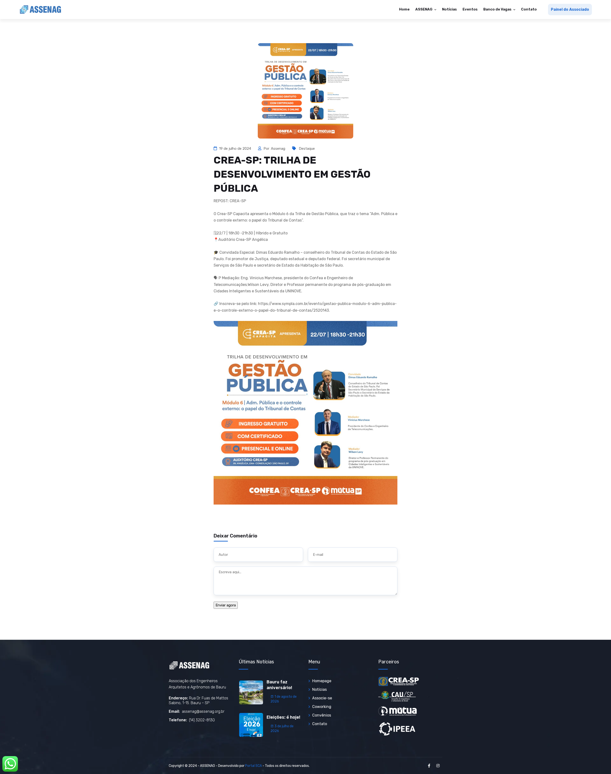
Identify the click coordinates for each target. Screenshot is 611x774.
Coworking (321, 706)
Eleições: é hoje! (283, 717)
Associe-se (322, 698)
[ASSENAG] (40, 9)
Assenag (278, 148)
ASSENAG (424, 9)
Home (404, 9)
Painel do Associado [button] (570, 9)
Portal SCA (253, 766)
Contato (529, 9)
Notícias (449, 9)
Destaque (307, 148)
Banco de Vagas (497, 9)
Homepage (321, 681)
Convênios (321, 715)
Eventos (470, 9)
